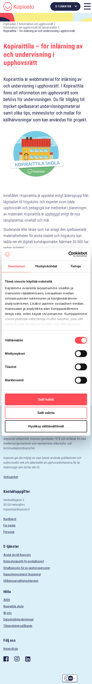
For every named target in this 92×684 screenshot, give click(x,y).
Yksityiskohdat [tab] (46, 266)
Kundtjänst (9, 519)
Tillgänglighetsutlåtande (17, 626)
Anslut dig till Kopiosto (17, 555)
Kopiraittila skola (13, 606)
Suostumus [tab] (16, 266)
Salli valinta (46, 413)
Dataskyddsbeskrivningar (18, 619)
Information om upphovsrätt (36, 24)
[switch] (81, 353)
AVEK (6, 600)
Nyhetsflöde (10, 649)
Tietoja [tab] (75, 266)
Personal (8, 532)
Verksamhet (10, 477)
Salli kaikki (46, 399)
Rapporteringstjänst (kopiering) (22, 574)
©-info (7, 613)
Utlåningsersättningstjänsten (20, 581)
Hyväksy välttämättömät (46, 426)
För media (9, 525)
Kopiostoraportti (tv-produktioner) (23, 561)
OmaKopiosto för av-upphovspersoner (26, 568)
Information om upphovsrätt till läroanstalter (30, 27)
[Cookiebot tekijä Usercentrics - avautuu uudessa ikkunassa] (68, 254)
